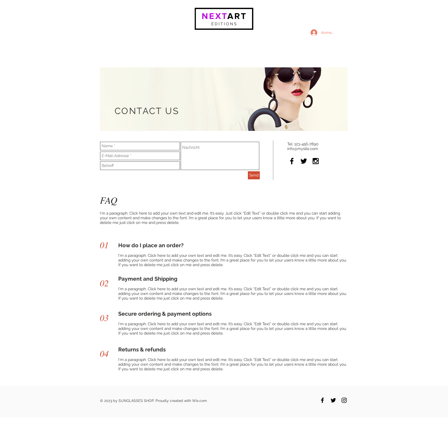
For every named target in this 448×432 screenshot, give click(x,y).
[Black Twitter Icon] (303, 161)
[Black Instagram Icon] (315, 161)
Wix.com (199, 401)
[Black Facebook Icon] (292, 161)
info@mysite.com (302, 148)
